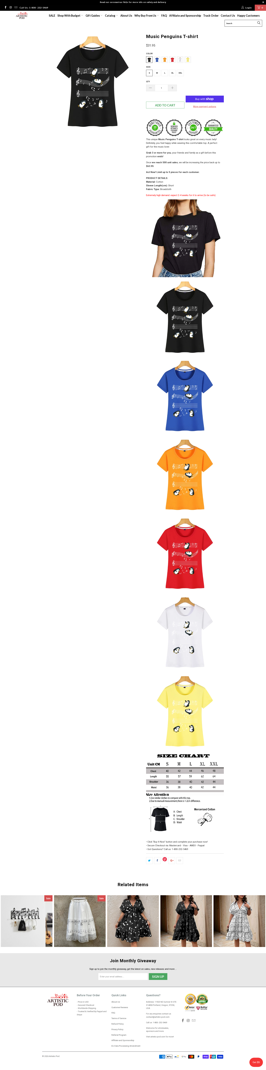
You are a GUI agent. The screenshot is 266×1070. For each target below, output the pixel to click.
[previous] (47, 82)
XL (172, 73)
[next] (137, 82)
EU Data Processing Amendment (125, 1046)
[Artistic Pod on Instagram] (10, 7)
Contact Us (228, 15)
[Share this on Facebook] (157, 860)
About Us (126, 15)
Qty (148, 81)
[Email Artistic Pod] (15, 7)
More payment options (204, 106)
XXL (180, 73)
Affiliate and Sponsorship (185, 15)
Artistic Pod (54, 1056)
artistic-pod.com (157, 1037)
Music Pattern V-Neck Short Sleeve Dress (186, 921)
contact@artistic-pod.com (157, 1017)
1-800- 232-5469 (160, 1022)
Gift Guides (93, 15)
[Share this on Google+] (171, 860)
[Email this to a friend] (179, 860)
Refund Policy (117, 1024)
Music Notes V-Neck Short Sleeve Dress (133, 921)
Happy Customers (248, 15)
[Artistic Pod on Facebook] (5, 7)
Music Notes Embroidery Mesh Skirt (80, 921)
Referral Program (118, 1035)
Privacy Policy (117, 1029)
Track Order (211, 15)
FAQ (164, 15)
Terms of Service (118, 1018)
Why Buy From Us (145, 15)
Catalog (110, 15)
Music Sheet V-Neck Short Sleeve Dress (239, 921)
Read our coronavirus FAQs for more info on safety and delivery (133, 2)
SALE (52, 15)
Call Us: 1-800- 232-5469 (34, 7)
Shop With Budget (69, 15)
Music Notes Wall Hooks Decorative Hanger (26, 921)
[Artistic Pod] (21, 15)
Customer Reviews (119, 1007)
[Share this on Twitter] (149, 860)
